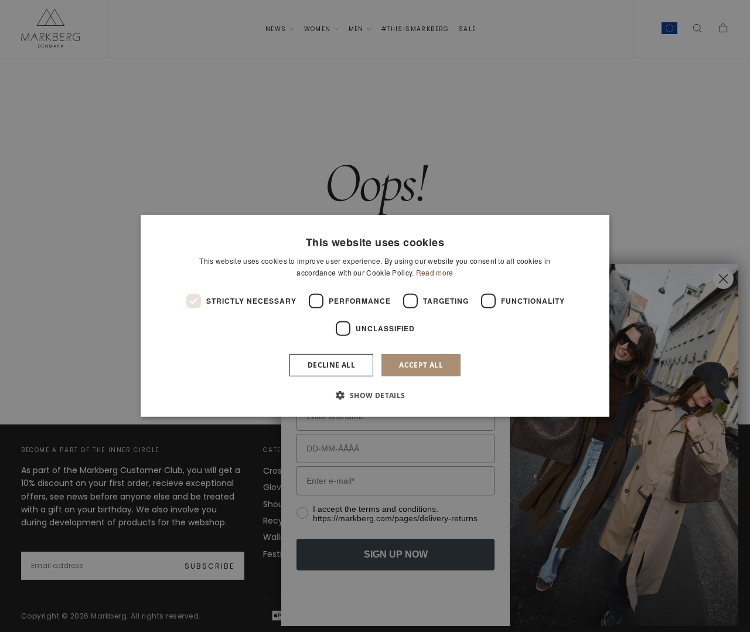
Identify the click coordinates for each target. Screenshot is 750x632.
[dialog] (375, 316)
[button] (375, 395)
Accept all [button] (421, 365)
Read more (435, 272)
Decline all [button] (331, 365)
